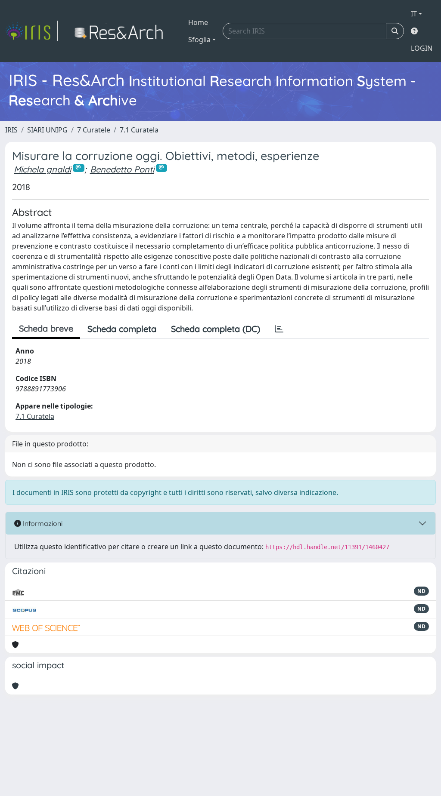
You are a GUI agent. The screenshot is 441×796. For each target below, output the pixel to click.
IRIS (11, 130)
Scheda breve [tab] (46, 328)
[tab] (279, 329)
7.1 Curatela (139, 130)
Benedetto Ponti (122, 169)
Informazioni (41, 523)
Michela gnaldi (42, 169)
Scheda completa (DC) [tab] (215, 328)
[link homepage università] (121, 31)
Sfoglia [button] (199, 39)
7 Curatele (93, 130)
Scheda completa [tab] (121, 328)
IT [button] (414, 13)
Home (198, 22)
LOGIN (421, 48)
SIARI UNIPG (47, 130)
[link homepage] (31, 31)
